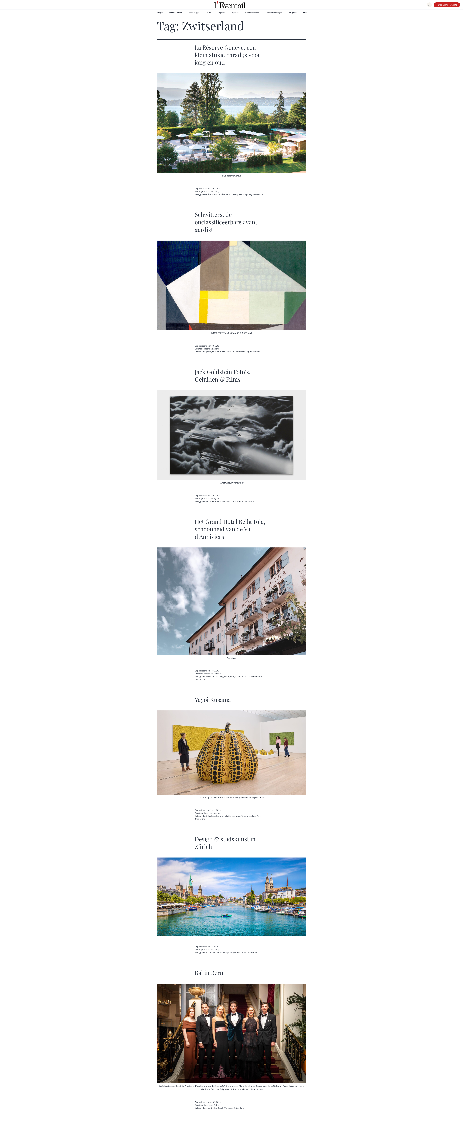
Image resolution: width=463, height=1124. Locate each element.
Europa (215, 351)
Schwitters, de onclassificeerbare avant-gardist (227, 222)
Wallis (247, 676)
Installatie (226, 816)
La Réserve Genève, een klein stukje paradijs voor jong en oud (227, 54)
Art (205, 816)
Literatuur (236, 816)
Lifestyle (159, 13)
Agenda (235, 13)
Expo (218, 816)
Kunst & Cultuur (175, 13)
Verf (258, 816)
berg (221, 676)
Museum (239, 501)
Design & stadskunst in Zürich (225, 842)
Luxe (232, 676)
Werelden (228, 1108)
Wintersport (256, 676)
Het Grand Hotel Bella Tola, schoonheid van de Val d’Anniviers (230, 529)
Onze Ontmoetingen (274, 13)
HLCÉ (305, 13)
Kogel (220, 1108)
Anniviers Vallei (211, 676)
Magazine (221, 13)
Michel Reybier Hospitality (240, 194)
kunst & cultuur (227, 351)
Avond (207, 1108)
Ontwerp (224, 952)
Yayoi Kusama (213, 699)
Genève (207, 194)
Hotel (214, 194)
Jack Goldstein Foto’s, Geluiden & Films (222, 375)
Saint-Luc (239, 676)
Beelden (211, 816)
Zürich (243, 952)
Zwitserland (258, 194)
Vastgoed (292, 13)
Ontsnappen (213, 952)
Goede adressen (252, 13)
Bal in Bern (209, 972)
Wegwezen (235, 952)
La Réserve (223, 194)
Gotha (208, 13)
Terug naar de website (447, 4)
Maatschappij (194, 13)
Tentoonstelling (242, 351)
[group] (429, 4)
